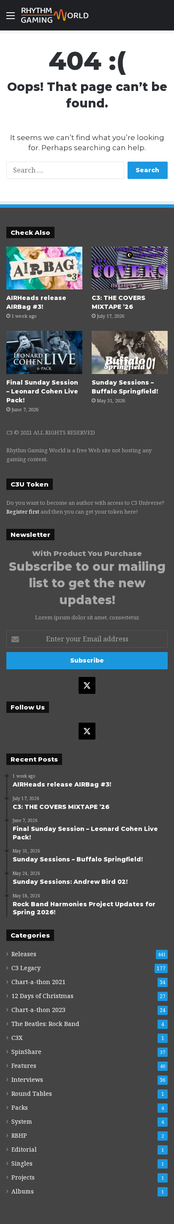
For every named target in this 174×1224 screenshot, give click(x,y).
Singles (22, 1163)
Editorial (24, 1149)
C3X (16, 1038)
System (21, 1121)
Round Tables (31, 1093)
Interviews (27, 1079)
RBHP (19, 1135)
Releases (23, 954)
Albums (22, 1191)
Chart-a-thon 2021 (38, 982)
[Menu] (10, 18)
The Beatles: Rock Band (45, 1024)
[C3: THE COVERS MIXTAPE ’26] (130, 268)
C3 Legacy (26, 968)
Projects (23, 1177)
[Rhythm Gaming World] (55, 15)
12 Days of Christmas (42, 996)
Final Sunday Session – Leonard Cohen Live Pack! (42, 391)
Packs (19, 1107)
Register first (22, 511)
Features (23, 1066)
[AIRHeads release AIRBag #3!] (44, 268)
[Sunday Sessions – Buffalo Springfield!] (130, 352)
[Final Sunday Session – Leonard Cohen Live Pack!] (44, 352)
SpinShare (26, 1052)
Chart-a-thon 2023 (38, 1010)
